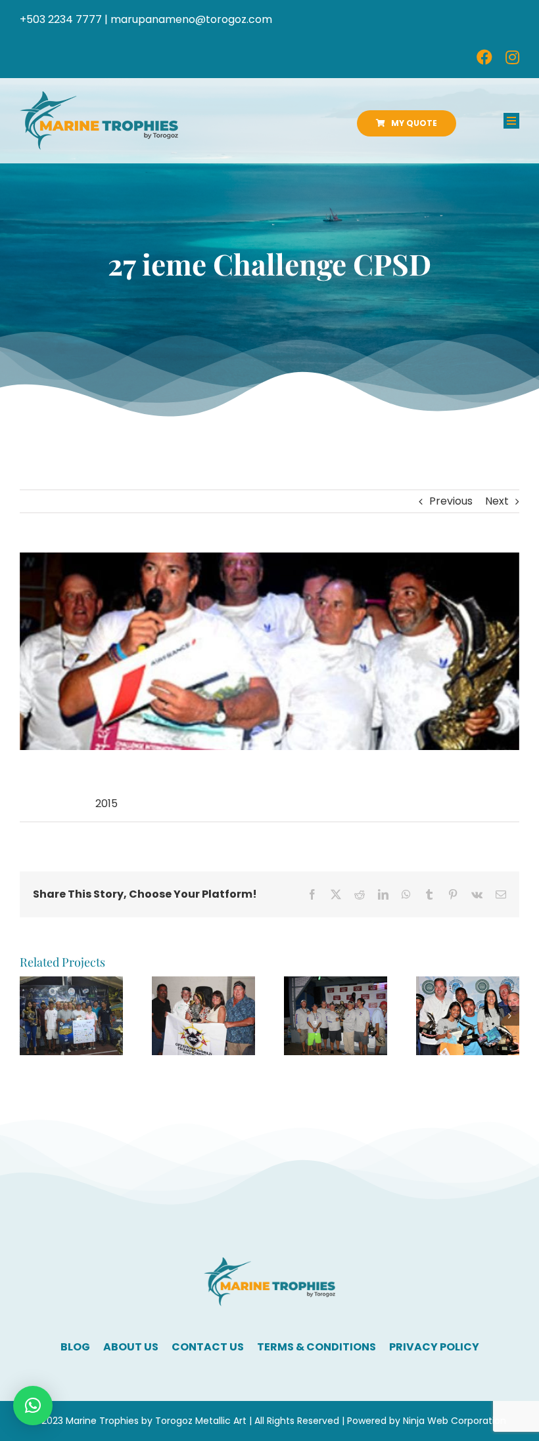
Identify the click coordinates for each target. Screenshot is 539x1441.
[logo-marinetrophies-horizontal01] (99, 96)
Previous (451, 501)
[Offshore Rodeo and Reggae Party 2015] (335, 984)
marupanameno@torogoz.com (191, 19)
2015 (106, 803)
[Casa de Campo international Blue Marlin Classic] (467, 984)
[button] (29, 1016)
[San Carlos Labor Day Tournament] (203, 984)
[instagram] (512, 57)
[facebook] (484, 57)
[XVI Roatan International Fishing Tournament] (71, 984)
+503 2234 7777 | (64, 19)
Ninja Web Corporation (454, 1420)
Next (497, 501)
